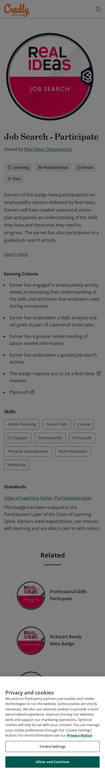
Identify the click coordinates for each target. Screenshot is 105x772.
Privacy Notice (79, 735)
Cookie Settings (52, 746)
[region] (52, 724)
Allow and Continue (52, 761)
